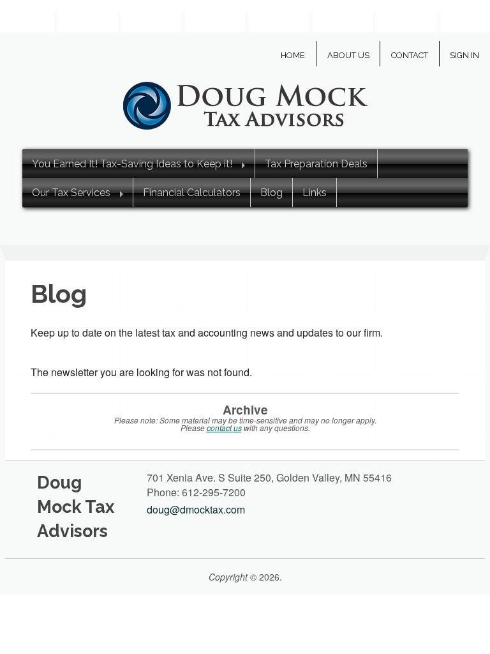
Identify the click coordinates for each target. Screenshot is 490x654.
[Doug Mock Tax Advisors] (245, 104)
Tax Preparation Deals (316, 164)
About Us (348, 55)
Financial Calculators (192, 192)
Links (314, 192)
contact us (224, 427)
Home (293, 55)
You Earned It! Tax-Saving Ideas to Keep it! (132, 164)
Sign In (464, 55)
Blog (271, 192)
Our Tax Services (71, 192)
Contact (409, 55)
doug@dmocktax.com (196, 509)
